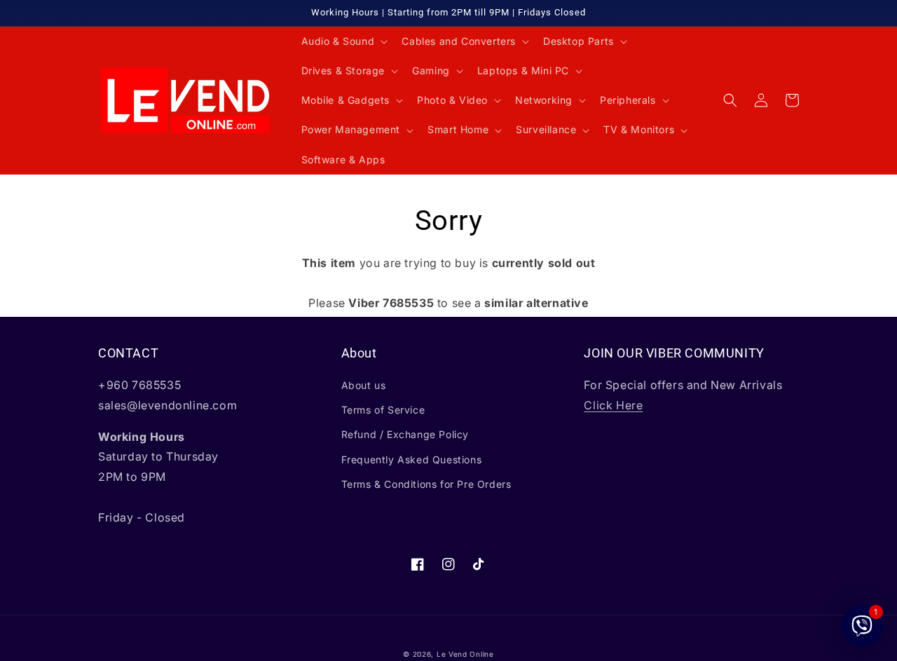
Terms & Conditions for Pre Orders (426, 484)
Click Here (613, 405)
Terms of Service (383, 410)
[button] (343, 41)
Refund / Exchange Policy (405, 434)
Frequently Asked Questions (411, 459)
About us (363, 385)
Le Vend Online (465, 654)
